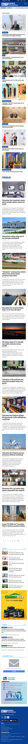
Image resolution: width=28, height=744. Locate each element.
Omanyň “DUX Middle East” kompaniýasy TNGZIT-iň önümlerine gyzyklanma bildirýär (13, 525)
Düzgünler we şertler (5, 727)
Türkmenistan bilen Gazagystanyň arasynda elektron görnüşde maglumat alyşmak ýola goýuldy (13, 202)
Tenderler (4, 624)
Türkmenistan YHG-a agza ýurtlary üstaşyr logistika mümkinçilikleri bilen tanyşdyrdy (13, 489)
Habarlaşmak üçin (4, 730)
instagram (5, 717)
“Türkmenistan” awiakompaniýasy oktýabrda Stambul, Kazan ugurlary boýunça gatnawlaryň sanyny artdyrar (14, 273)
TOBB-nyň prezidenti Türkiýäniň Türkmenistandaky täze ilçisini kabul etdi (13, 149)
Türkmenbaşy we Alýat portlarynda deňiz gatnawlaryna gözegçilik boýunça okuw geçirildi (12, 381)
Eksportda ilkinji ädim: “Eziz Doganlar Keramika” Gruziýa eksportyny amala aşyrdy (12, 58)
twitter (2, 717)
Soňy (18, 540)
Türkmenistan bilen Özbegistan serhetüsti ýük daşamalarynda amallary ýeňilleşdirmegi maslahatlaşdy (14, 417)
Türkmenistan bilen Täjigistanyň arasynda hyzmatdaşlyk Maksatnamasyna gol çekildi (13, 126)
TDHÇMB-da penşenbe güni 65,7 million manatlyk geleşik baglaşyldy (13, 80)
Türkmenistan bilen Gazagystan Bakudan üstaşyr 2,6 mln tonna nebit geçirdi (13, 309)
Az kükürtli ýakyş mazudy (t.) (13, 7)
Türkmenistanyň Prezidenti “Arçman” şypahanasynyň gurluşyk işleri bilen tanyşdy (16, 581)
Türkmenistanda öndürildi (7, 101)
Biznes (4, 55)
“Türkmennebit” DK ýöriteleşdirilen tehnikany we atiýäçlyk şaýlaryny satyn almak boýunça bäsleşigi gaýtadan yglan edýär (13, 639)
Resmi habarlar (5, 32)
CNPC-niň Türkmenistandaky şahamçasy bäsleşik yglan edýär (13, 647)
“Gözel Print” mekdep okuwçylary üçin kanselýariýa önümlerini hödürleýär (15, 586)
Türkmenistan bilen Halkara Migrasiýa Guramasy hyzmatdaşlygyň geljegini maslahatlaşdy (15, 570)
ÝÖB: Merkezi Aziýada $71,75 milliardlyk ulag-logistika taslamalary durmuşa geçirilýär (12, 344)
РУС (24, 0)
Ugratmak (14, 671)
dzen (7, 717)
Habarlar (4, 548)
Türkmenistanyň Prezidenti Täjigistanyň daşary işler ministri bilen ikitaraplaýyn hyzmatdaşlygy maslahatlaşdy (13, 35)
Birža (3, 78)
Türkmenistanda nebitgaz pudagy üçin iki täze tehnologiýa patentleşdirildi (13, 237)
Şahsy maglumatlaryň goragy (6, 728)
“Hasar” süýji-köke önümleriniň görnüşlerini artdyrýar (12, 171)
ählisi (24, 548)
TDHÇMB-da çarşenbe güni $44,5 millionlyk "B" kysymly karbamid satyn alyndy (16, 576)
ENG (18, 0)
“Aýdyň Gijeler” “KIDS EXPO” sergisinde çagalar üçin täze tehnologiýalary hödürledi (13, 103)
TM (21, 0)
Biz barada (3, 725)
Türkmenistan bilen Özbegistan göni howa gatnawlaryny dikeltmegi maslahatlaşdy (13, 454)
